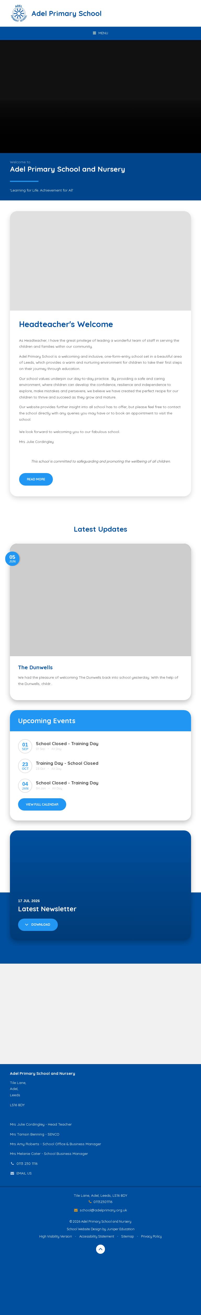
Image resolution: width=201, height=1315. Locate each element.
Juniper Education (121, 1229)
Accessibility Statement (96, 1236)
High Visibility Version (55, 1236)
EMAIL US (24, 1173)
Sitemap (127, 1236)
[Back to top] (100, 1249)
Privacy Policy (151, 1236)
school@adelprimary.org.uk (103, 1210)
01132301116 (102, 1201)
